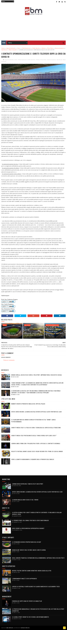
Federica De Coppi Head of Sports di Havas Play (27, 601)
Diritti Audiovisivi (22, 60)
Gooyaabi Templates (25, 627)
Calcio (15, 60)
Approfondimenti (9, 60)
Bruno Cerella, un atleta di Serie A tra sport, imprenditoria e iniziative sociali (36, 375)
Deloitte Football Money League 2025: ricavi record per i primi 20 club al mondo (37, 451)
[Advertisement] (33, 26)
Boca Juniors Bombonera (52, 325)
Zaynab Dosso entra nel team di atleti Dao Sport (27, 484)
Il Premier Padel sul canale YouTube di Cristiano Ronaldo (30, 520)
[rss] (65, 2)
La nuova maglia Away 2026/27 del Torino (25, 500)
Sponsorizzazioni (51, 60)
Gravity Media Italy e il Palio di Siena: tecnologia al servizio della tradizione (36, 428)
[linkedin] (62, 2)
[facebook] (57, 2)
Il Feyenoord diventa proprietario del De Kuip (10, 334)
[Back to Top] (64, 628)
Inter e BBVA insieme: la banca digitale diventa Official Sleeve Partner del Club (36, 412)
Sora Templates (9, 627)
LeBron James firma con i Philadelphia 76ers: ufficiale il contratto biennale (35, 443)
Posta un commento (8, 360)
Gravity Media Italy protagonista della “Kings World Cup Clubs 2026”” (34, 435)
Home (3, 43)
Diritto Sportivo (31, 60)
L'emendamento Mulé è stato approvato (24, 578)
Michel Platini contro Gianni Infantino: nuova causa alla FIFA (31, 571)
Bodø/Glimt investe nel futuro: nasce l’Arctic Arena (33, 334)
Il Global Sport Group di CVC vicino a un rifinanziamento (30, 617)
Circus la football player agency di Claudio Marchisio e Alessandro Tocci (36, 586)
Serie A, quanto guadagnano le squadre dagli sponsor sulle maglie (32, 459)
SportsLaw (59, 60)
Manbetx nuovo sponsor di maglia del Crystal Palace (28, 404)
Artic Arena (27, 325)
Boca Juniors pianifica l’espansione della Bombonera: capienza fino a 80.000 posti (54, 332)
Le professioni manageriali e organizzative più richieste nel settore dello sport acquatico (38, 610)
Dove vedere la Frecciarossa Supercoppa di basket (28, 528)
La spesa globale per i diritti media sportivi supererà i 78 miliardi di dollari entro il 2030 (37, 513)
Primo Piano (43, 60)
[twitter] (59, 2)
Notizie (38, 60)
